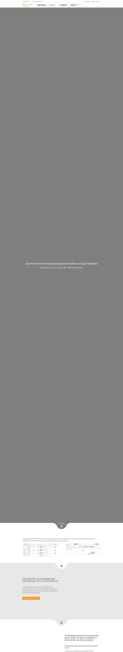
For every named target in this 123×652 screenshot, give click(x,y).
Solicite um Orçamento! (31, 598)
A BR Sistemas (87, 1)
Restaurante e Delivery (74, 5)
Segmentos (52, 5)
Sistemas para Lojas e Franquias (41, 5)
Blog (93, 1)
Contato (98, 1)
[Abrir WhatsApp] (118, 647)
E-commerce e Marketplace (64, 5)
